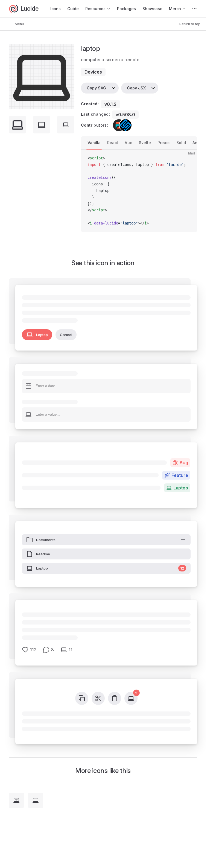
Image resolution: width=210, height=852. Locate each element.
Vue (128, 142)
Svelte (145, 142)
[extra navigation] (194, 8)
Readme (43, 554)
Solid (181, 142)
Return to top (189, 24)
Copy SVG (96, 88)
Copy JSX (136, 88)
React (112, 142)
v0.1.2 (110, 104)
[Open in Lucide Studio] (68, 103)
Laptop (42, 334)
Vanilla (94, 142)
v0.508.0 (125, 114)
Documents (46, 540)
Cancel (66, 334)
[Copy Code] (188, 158)
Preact (164, 142)
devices (93, 72)
